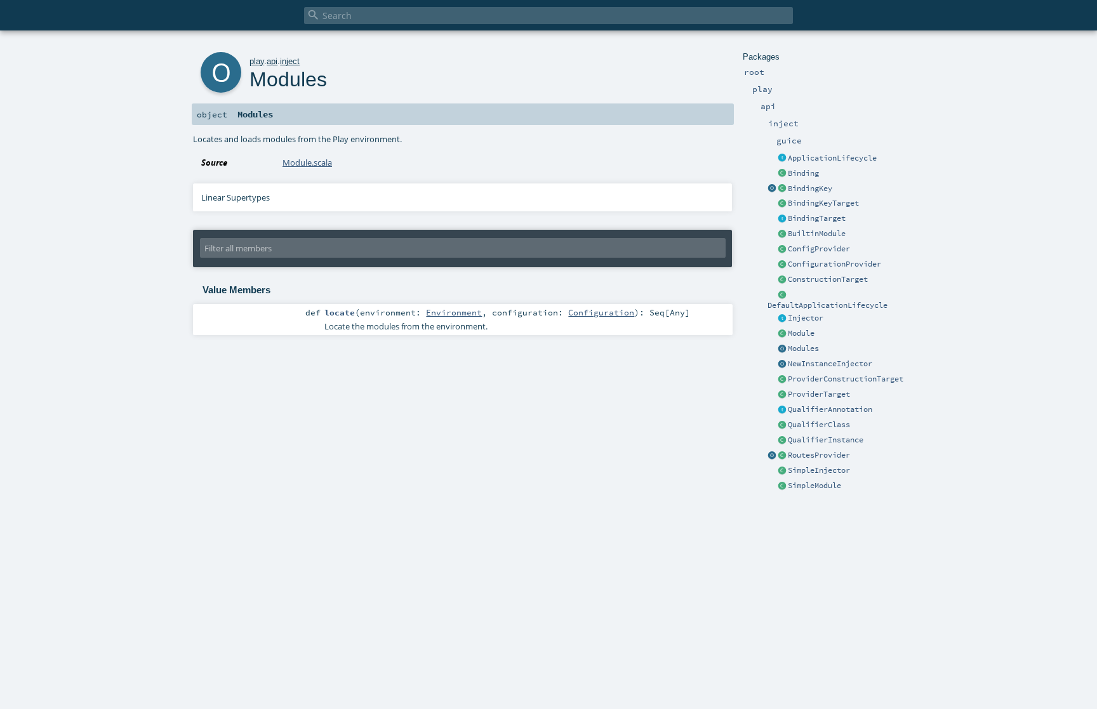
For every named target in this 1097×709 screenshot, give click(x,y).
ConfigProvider (819, 248)
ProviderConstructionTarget (845, 378)
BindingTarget (817, 218)
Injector (805, 318)
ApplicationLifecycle (832, 158)
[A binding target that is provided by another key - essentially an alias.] (782, 204)
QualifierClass (819, 424)
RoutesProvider (819, 455)
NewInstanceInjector (830, 363)
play (256, 61)
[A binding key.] (782, 189)
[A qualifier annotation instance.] (782, 440)
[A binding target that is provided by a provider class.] (782, 379)
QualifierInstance (825, 439)
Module (801, 333)
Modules (803, 348)
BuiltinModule (817, 233)
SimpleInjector (819, 470)
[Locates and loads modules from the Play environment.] (782, 349)
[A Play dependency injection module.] (782, 334)
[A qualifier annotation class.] (782, 425)
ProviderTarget (819, 394)
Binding (803, 173)
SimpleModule (814, 485)
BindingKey (810, 188)
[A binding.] (782, 174)
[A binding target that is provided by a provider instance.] (782, 395)
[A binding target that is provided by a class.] (782, 280)
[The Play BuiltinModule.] (782, 234)
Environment (454, 312)
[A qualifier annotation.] (782, 410)
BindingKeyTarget (823, 203)
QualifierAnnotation (830, 409)
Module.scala (307, 162)
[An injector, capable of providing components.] (782, 319)
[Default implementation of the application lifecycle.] (782, 295)
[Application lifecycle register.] (782, 159)
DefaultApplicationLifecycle (828, 305)
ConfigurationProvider (834, 264)
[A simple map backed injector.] (782, 471)
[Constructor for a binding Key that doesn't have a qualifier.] (772, 189)
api (272, 61)
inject (290, 61)
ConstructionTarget (828, 279)
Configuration (601, 312)
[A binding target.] (782, 219)
